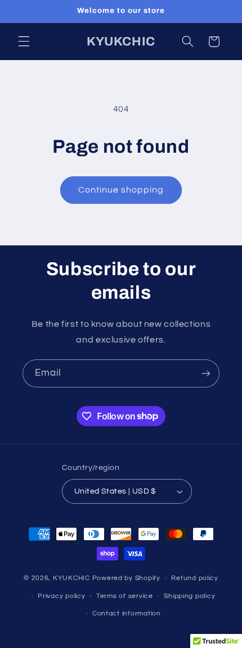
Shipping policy (189, 596)
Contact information (126, 613)
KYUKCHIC (72, 578)
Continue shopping (121, 189)
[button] (24, 41)
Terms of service (124, 596)
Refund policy (194, 578)
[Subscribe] (206, 373)
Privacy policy (61, 596)
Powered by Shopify (126, 578)
